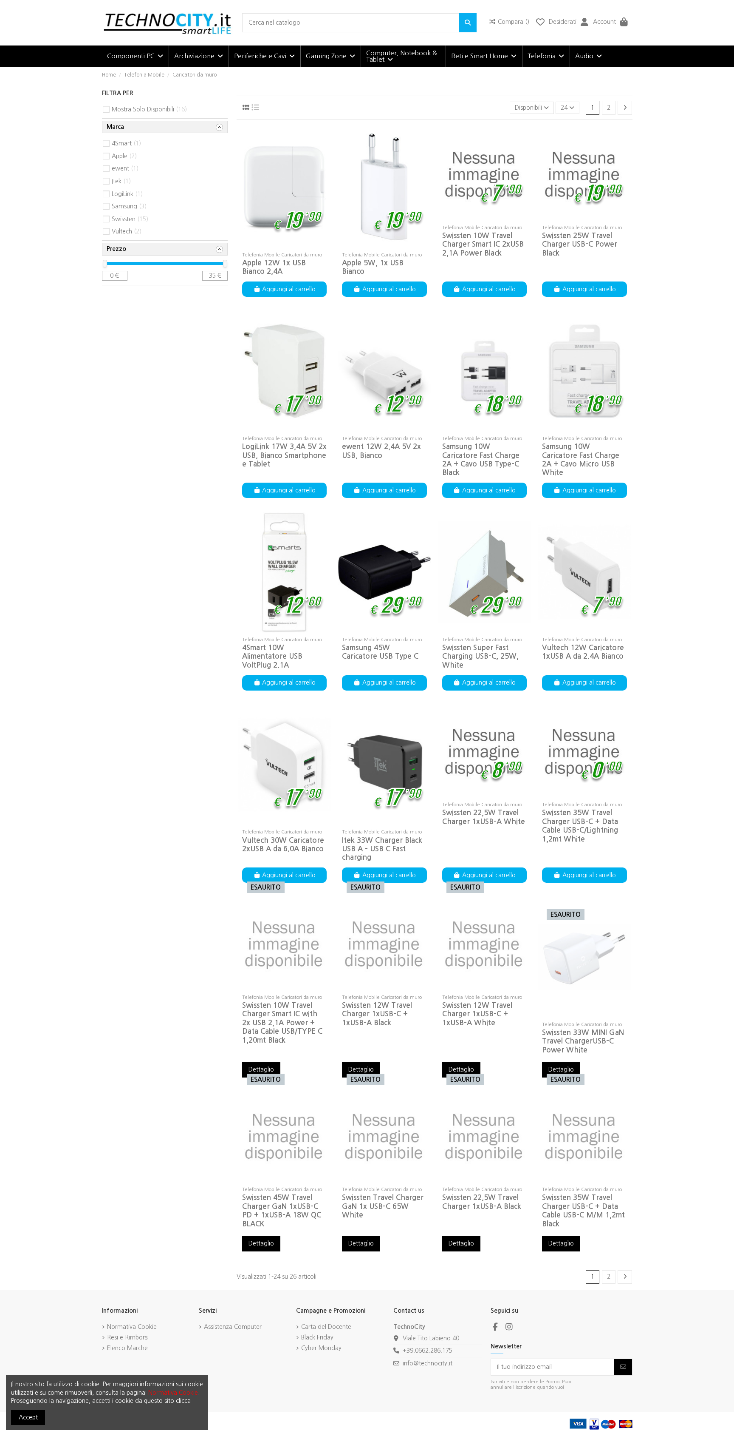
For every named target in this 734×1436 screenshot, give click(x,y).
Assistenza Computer (233, 1327)
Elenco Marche (127, 1348)
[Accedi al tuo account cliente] (584, 23)
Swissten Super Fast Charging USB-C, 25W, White (480, 656)
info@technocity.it (427, 1363)
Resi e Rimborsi (128, 1337)
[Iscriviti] (623, 1367)
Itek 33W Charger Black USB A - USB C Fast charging (382, 849)
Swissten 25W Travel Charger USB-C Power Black (579, 244)
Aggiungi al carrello (289, 289)
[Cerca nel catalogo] (468, 22)
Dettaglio (261, 1069)
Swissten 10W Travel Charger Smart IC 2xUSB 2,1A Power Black (483, 244)
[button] (135, 56)
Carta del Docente (326, 1327)
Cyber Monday (321, 1348)
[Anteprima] (296, 245)
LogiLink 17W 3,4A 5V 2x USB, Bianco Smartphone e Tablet (284, 455)
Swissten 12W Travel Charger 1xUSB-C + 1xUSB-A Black (377, 1014)
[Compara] (284, 245)
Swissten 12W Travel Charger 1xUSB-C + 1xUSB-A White (477, 1014)
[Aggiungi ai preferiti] (272, 245)
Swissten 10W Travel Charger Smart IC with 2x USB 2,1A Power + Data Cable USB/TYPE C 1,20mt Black (282, 1023)
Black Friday (317, 1337)
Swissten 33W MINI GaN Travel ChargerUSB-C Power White (583, 1041)
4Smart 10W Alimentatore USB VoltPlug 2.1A (272, 656)
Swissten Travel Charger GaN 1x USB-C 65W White (382, 1206)
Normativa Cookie (132, 1327)
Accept (28, 1417)
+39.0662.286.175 (427, 1351)
